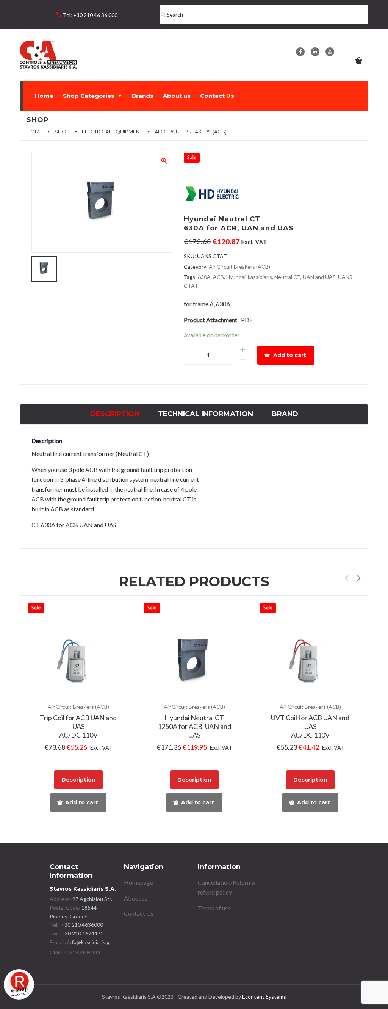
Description (114, 414)
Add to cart (289, 355)
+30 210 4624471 (81, 933)
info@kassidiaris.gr (89, 942)
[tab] (114, 414)
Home (44, 95)
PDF (247, 319)
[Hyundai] (212, 194)
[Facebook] (300, 51)
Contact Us (217, 95)
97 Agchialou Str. (92, 899)
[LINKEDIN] (315, 51)
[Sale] (78, 662)
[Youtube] (329, 51)
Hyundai (236, 277)
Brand (285, 414)
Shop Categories (88, 95)
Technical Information (205, 414)
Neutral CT (287, 277)
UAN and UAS (319, 277)
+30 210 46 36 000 (95, 15)
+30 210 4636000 (81, 924)
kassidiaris (260, 277)
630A (204, 277)
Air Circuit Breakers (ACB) (239, 266)
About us (177, 95)
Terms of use (214, 908)
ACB (218, 277)
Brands (142, 95)
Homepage (138, 882)
